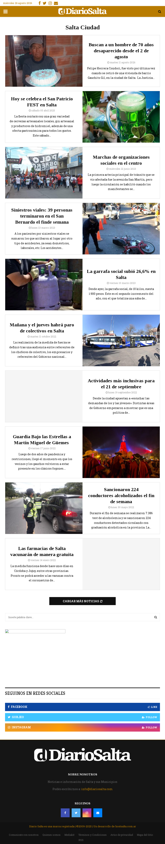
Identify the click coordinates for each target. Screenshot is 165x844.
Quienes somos (51, 834)
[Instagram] (86, 812)
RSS (81, 840)
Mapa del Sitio (145, 834)
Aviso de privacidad (121, 834)
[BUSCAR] (155, 617)
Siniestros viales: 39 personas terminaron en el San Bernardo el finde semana (41, 216)
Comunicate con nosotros (24, 834)
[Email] (97, 812)
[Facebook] (65, 812)
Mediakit (69, 834)
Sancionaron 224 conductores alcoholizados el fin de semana (121, 495)
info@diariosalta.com (97, 789)
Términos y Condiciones (92, 834)
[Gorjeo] (76, 812)
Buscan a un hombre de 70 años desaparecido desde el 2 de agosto (121, 50)
